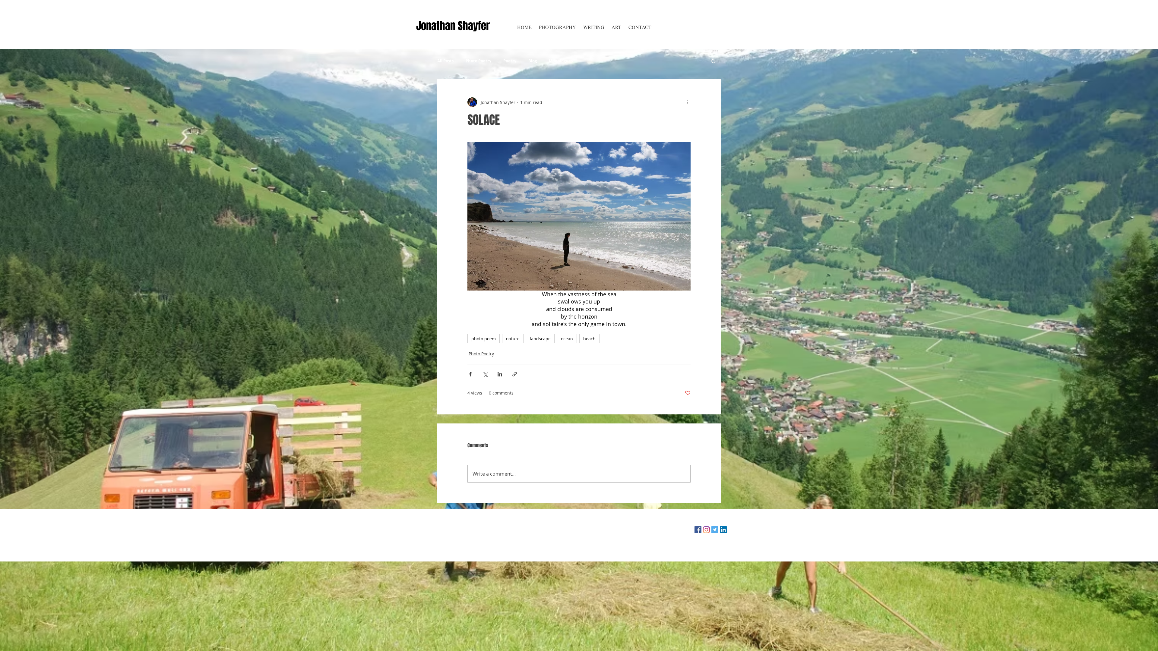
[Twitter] (714, 529)
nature (513, 338)
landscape (540, 338)
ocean (567, 338)
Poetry (509, 60)
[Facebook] (697, 529)
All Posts (445, 60)
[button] (594, 27)
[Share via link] (514, 374)
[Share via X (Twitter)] (485, 374)
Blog (532, 60)
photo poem (483, 338)
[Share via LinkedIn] (500, 374)
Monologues (561, 60)
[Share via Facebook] (470, 374)
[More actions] (687, 102)
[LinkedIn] (723, 529)
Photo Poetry (478, 60)
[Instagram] (706, 529)
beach (589, 338)
